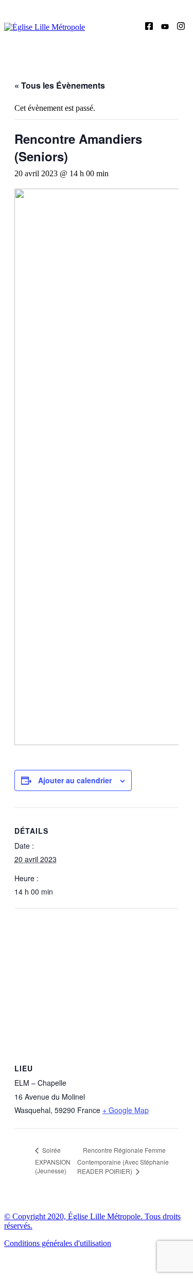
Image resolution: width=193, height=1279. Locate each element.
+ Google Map (125, 1110)
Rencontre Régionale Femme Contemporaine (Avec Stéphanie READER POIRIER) (123, 1160)
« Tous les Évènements (59, 85)
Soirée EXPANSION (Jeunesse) (53, 1160)
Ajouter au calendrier (75, 780)
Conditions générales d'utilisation (57, 1243)
